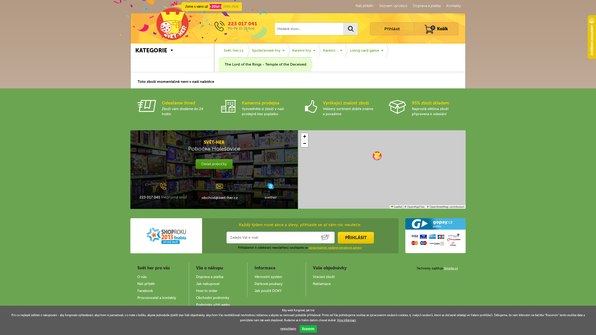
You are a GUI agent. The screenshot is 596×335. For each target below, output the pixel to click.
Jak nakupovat (208, 284)
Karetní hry (301, 50)
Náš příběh (364, 5)
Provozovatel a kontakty (156, 298)
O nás (142, 277)
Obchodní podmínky (212, 298)
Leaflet (397, 206)
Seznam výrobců (393, 5)
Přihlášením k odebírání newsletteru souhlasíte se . (300, 247)
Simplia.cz (451, 268)
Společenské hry (266, 50)
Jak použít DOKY (268, 291)
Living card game (364, 50)
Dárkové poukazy (268, 284)
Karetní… (330, 50)
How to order (206, 291)
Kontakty (453, 5)
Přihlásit (392, 28)
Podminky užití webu (213, 305)
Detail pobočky (214, 164)
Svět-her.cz (234, 50)
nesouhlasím (288, 328)
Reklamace (322, 284)
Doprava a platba (427, 5)
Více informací (346, 320)
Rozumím (308, 328)
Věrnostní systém (268, 277)
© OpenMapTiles (414, 206)
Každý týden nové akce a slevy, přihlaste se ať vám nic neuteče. (300, 224)
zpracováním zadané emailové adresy (335, 247)
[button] (377, 155)
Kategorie (151, 50)
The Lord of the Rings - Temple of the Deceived (265, 64)
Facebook (145, 291)
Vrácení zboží (324, 277)
